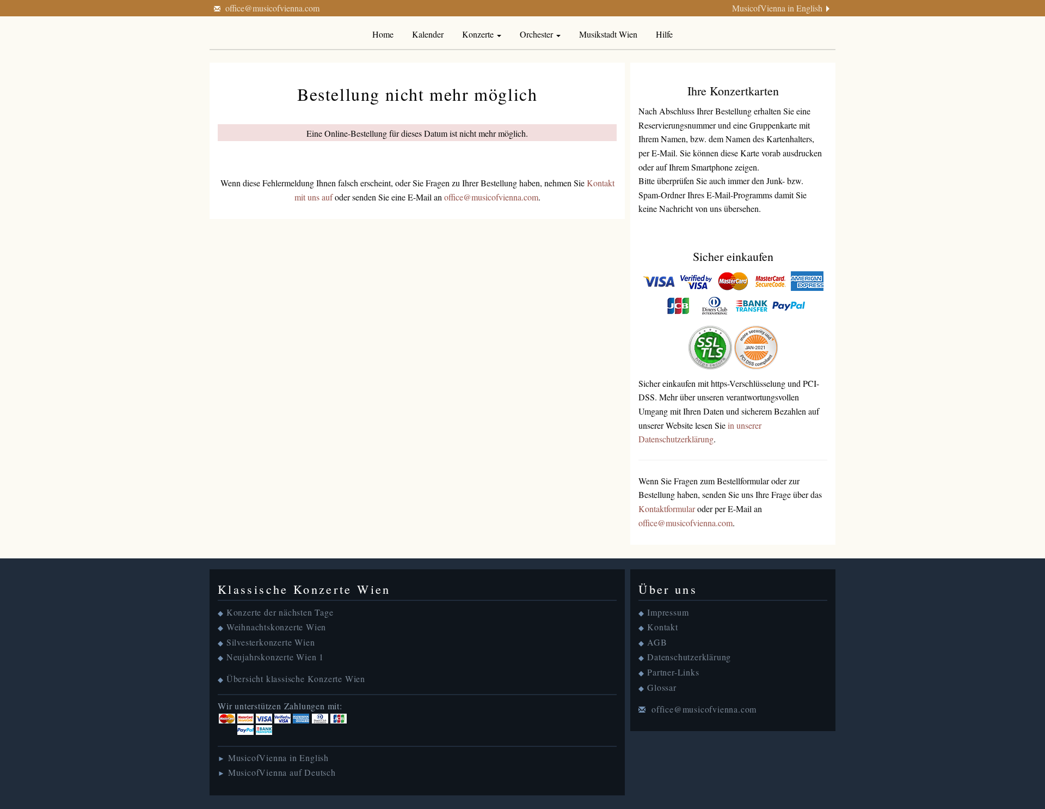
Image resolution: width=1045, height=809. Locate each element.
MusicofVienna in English (777, 8)
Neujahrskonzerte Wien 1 (275, 656)
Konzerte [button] (479, 34)
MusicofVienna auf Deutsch (282, 772)
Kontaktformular (666, 508)
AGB (657, 642)
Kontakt (662, 626)
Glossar (662, 687)
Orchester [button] (537, 34)
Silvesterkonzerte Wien (270, 642)
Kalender (428, 34)
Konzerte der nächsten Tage (280, 612)
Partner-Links (673, 672)
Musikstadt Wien (608, 34)
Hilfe (664, 34)
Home (383, 34)
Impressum (668, 612)
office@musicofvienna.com (272, 8)
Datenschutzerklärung (689, 656)
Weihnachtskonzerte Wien (276, 626)
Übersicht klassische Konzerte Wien (295, 678)
